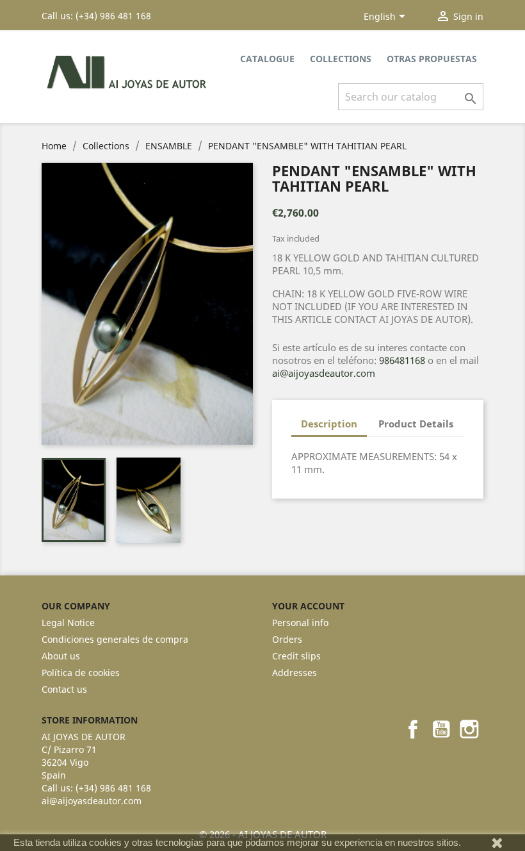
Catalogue (267, 59)
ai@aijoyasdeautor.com (323, 373)
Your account (308, 606)
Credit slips (296, 656)
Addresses (294, 672)
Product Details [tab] (415, 423)
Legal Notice (68, 622)
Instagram (469, 729)
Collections (340, 59)
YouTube (441, 729)
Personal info (300, 622)
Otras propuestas (432, 59)
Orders (287, 639)
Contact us (64, 689)
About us (61, 656)
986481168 (402, 360)
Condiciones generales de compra (115, 639)
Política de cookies (81, 672)
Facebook (413, 729)
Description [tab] (329, 423)
